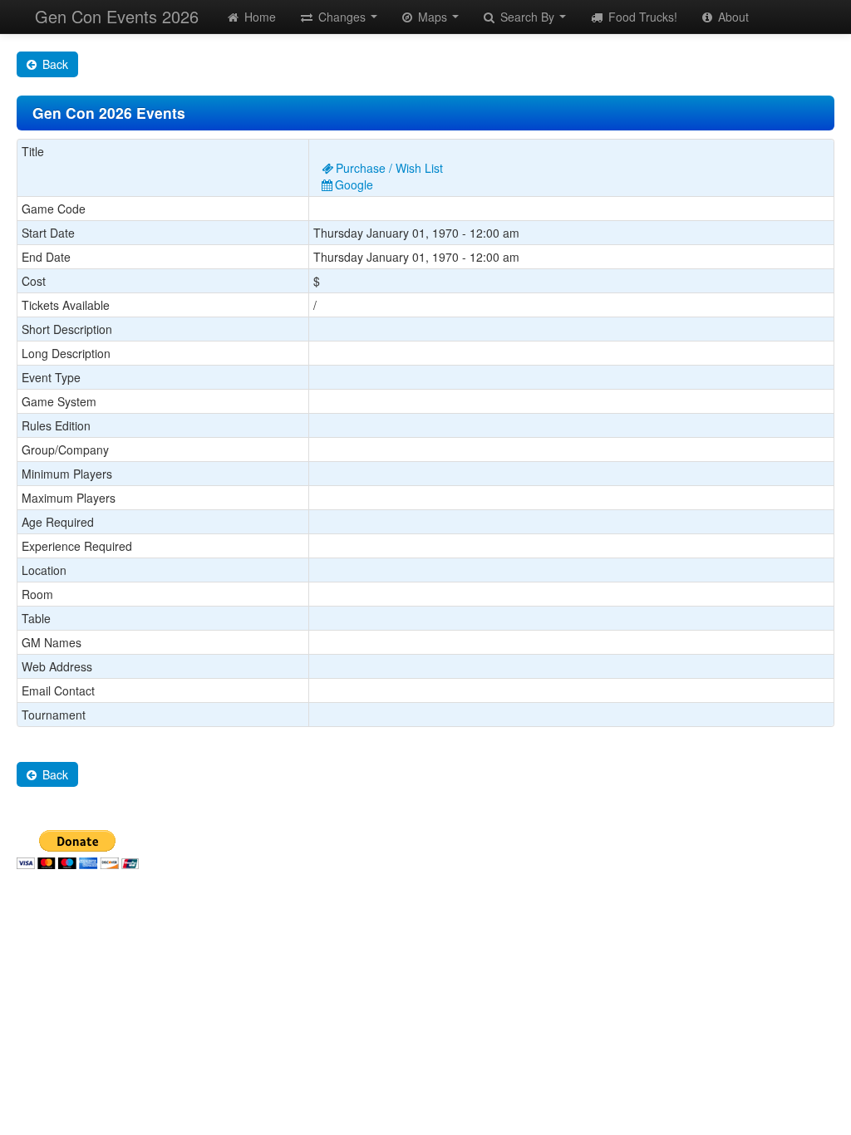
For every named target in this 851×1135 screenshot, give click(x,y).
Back (53, 64)
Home (258, 16)
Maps (432, 16)
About (732, 16)
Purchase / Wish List (389, 168)
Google (354, 184)
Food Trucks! (641, 16)
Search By (527, 16)
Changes (342, 16)
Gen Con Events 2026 (117, 16)
